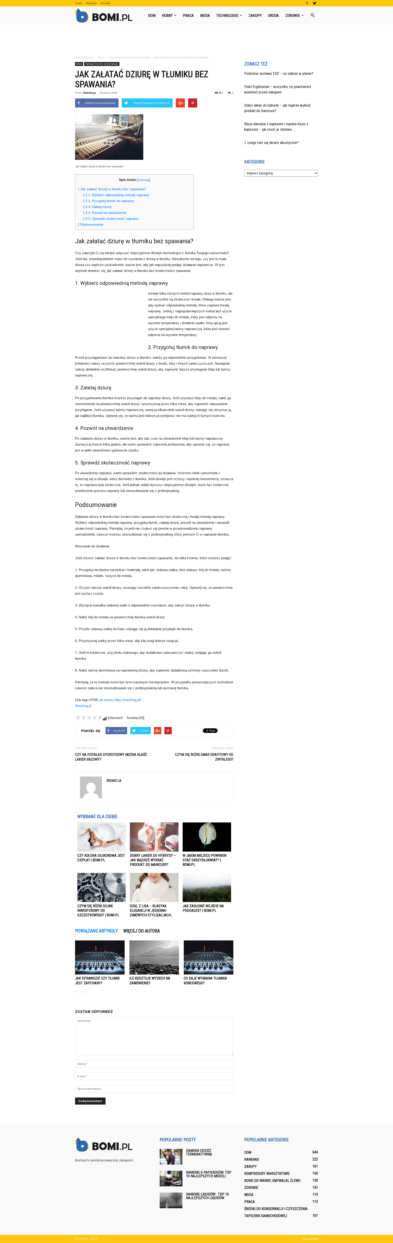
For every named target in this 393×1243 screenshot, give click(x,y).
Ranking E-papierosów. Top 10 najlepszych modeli (208, 1174)
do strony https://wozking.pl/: (120, 700)
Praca (188, 15)
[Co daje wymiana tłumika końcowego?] (208, 957)
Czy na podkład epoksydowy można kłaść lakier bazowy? (111, 757)
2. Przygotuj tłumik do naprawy (108, 201)
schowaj (143, 180)
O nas (78, 3)
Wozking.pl (83, 706)
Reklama (91, 3)
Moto (79, 63)
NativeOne (154, 923)
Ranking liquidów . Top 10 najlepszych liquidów (207, 1196)
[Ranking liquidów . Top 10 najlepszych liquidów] (171, 1200)
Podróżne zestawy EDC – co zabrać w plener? (278, 73)
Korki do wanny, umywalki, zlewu (272, 1180)
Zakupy (255, 15)
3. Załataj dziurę (97, 207)
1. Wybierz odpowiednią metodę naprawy (116, 195)
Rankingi (251, 1159)
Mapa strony (310, 1239)
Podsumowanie (90, 224)
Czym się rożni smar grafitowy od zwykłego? (204, 757)
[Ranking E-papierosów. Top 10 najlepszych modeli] (171, 1178)
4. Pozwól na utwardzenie (104, 213)
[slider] (88, 717)
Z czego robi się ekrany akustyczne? (271, 142)
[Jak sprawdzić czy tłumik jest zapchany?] (100, 957)
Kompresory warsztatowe (267, 1173)
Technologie (227, 15)
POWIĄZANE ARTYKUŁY (96, 931)
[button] (312, 15)
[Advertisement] (196, 40)
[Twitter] (314, 3)
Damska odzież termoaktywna (199, 1152)
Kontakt (105, 3)
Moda (205, 15)
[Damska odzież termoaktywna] (171, 1157)
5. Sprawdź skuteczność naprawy (111, 219)
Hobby (167, 15)
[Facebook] (307, 3)
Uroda (273, 15)
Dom (152, 15)
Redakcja (89, 92)
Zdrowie (292, 15)
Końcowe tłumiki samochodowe (102, 63)
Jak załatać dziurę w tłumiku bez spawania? (112, 189)
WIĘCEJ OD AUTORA (141, 931)
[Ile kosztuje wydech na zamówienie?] (154, 957)
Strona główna (84, 57)
